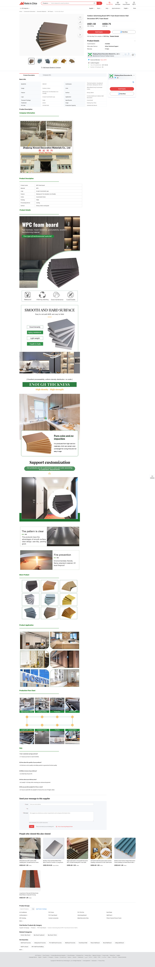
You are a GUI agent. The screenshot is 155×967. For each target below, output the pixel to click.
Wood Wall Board (107, 943)
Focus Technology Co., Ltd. (67, 960)
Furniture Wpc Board (59, 11)
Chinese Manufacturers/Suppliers (58, 955)
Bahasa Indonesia (122, 957)
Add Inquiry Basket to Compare (52, 67)
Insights (118, 955)
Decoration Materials (41, 11)
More (20, 949)
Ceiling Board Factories (40, 943)
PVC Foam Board (52, 915)
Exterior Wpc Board (25, 935)
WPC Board (50, 11)
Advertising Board (82, 915)
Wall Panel (109, 915)
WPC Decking (22, 918)
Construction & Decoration (29, 11)
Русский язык (63, 957)
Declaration (94, 960)
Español (45, 957)
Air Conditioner (23, 912)
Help (107, 8)
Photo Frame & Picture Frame (114, 918)
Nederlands (80, 957)
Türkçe (109, 957)
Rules (134, 8)
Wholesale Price (79, 955)
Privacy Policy (101, 960)
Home (20, 11)
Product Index (105, 955)
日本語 (95, 957)
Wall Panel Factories (26, 943)
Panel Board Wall (83, 943)
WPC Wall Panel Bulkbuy (38, 946)
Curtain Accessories (53, 918)
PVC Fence (51, 912)
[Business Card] (133, 82)
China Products (46, 955)
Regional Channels (97, 955)
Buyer (98, 8)
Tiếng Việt (114, 957)
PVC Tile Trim (81, 912)
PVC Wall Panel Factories (55, 943)
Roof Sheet (109, 912)
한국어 (90, 957)
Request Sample (114, 36)
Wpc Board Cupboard (39, 935)
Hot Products (38, 955)
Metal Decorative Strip (83, 918)
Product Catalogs (42, 909)
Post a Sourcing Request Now (64, 826)
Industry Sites (88, 955)
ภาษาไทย (104, 957)
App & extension (116, 8)
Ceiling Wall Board (119, 943)
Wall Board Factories (70, 943)
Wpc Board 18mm (52, 935)
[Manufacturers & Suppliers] (28, 3)
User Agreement (86, 960)
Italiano (69, 957)
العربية (86, 957)
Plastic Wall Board (95, 943)
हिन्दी (99, 957)
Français (56, 957)
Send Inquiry (99, 32)
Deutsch (74, 957)
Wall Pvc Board (24, 946)
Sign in (134, 4)
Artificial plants (23, 915)
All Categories (25, 8)
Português (50, 957)
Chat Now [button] (125, 32)
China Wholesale (71, 955)
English (39, 957)
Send (31, 826)
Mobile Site (112, 955)
